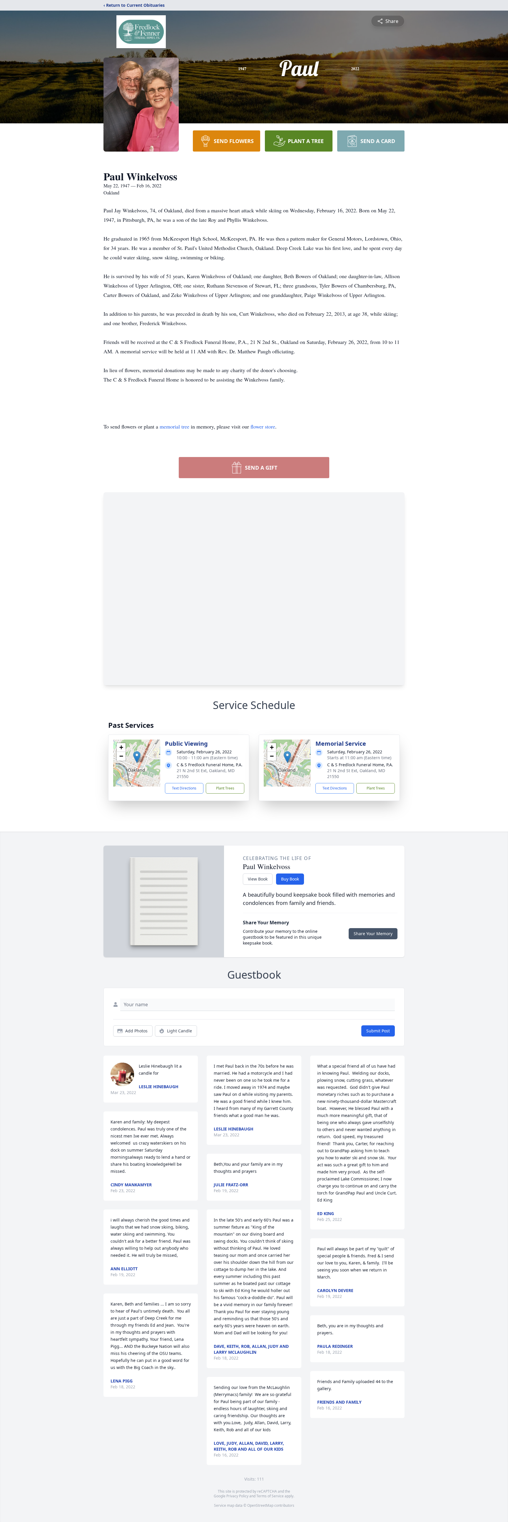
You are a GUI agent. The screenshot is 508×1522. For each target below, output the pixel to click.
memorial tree (174, 426)
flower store (262, 426)
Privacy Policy (237, 1496)
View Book (258, 879)
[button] (137, 757)
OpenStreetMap (260, 1505)
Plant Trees (225, 788)
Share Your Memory (373, 933)
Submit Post (378, 1031)
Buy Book (290, 879)
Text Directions (184, 788)
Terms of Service (270, 1496)
